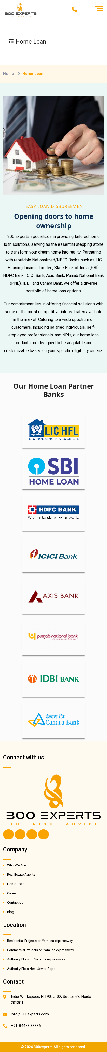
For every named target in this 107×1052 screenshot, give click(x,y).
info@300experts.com (30, 1014)
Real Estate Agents (21, 874)
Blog (10, 912)
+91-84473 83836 (26, 1025)
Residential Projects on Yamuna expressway (40, 941)
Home (8, 73)
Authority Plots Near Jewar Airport (32, 969)
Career (12, 893)
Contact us (15, 902)
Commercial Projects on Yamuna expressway (40, 950)
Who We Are (16, 865)
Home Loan (15, 884)
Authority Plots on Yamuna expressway (36, 959)
